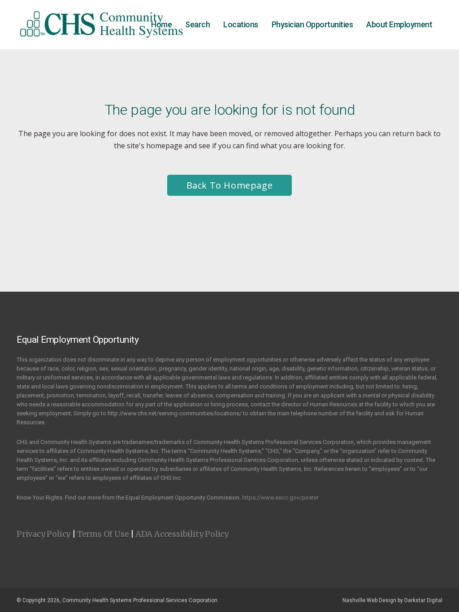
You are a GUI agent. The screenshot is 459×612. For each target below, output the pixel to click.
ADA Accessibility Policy (182, 534)
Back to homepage (229, 185)
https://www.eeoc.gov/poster (280, 497)
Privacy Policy (43, 534)
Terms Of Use (103, 534)
